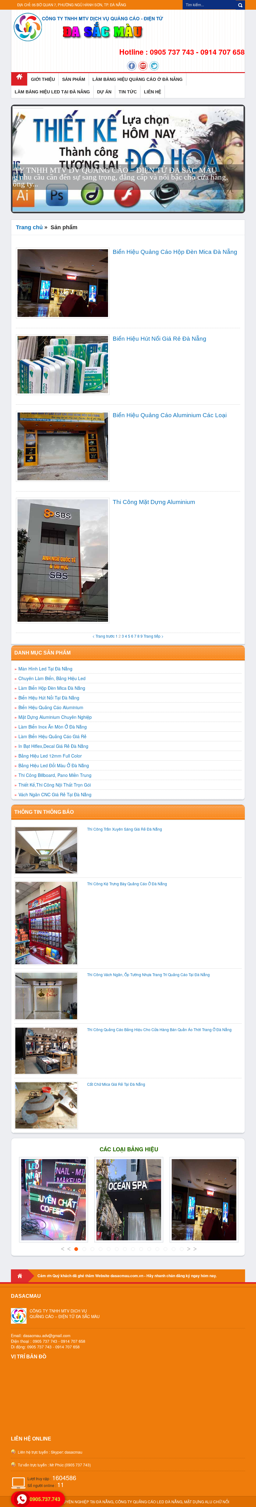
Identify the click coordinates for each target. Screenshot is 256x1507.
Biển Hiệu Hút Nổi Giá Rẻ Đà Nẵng (159, 338)
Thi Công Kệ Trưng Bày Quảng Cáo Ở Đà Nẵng (127, 883)
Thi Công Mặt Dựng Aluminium (154, 502)
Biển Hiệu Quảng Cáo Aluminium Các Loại (170, 415)
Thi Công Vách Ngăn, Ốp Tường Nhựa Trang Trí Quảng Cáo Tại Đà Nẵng (148, 974)
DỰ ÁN (104, 91)
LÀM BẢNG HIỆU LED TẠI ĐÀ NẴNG (52, 91)
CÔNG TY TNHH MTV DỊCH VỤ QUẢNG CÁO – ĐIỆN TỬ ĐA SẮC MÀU (65, 1313)
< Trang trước (103, 636)
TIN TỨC (128, 91)
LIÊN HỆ (152, 91)
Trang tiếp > (154, 636)
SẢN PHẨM (73, 79)
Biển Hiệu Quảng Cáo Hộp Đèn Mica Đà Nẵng (175, 252)
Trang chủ (29, 227)
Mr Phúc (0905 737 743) (70, 1464)
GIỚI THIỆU (43, 79)
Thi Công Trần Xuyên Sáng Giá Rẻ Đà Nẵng (124, 829)
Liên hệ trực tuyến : (33, 1452)
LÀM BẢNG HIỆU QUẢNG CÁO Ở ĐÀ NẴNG (137, 79)
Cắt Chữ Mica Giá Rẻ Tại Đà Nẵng (116, 1084)
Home (22, 1275)
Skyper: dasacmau (66, 1452)
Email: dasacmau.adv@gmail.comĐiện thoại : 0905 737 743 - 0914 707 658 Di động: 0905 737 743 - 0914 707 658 (48, 1341)
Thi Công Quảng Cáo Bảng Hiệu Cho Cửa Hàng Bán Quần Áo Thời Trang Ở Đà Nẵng (159, 1029)
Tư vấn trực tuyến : (33, 1464)
